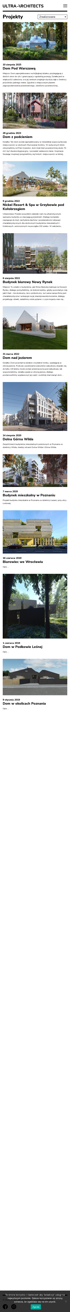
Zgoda (35, 1307)
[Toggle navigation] (65, 5)
